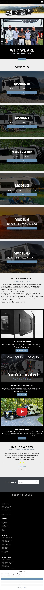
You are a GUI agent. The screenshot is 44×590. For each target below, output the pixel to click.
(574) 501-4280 (11, 512)
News (3, 529)
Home (3, 521)
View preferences (22, 585)
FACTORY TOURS (22, 394)
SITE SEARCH (10, 482)
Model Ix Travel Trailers (7, 537)
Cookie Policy (19, 587)
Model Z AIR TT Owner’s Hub (8, 561)
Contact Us (4, 523)
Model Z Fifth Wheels (6, 541)
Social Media (4, 526)
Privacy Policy (24, 587)
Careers (3, 530)
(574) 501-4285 (7, 514)
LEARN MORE (22, 59)
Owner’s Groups (5, 565)
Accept (22, 578)
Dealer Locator (5, 547)
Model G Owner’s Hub (6, 563)
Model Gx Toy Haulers (6, 543)
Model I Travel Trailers (6, 539)
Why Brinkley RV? (5, 522)
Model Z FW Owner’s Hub (7, 562)
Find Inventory (5, 551)
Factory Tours (5, 525)
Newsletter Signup (6, 527)
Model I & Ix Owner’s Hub (7, 559)
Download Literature (6, 545)
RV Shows (4, 552)
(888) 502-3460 (8, 510)
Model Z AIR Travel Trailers (7, 540)
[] (36, 482)
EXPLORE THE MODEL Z (22, 350)
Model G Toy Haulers (6, 544)
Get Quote (4, 550)
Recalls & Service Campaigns (8, 568)
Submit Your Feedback (6, 566)
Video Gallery (4, 548)
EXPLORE (22, 92)
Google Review (22, 465)
